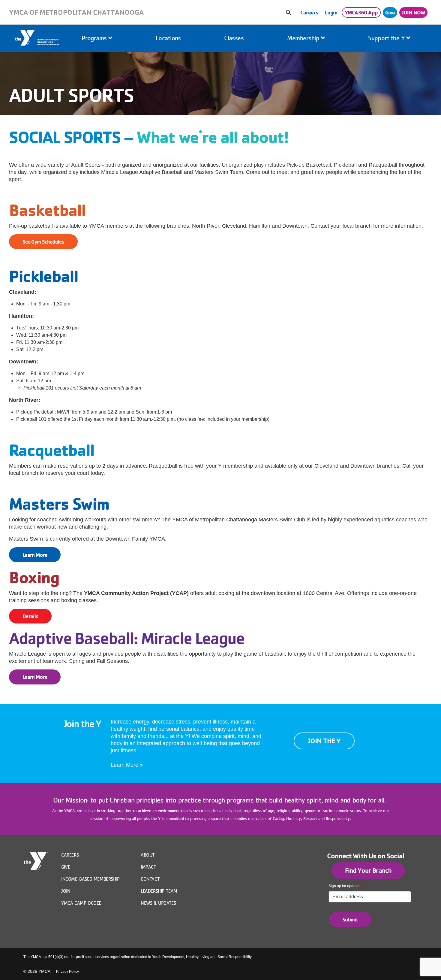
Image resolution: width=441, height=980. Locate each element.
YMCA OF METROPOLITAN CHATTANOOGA (76, 12)
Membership (304, 38)
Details (30, 616)
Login (331, 12)
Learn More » (127, 765)
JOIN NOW (413, 12)
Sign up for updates (344, 886)
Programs (95, 38)
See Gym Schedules (43, 241)
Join (65, 891)
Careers (309, 12)
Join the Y (324, 740)
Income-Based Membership (90, 878)
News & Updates (158, 903)
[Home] (36, 861)
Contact (150, 878)
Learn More (34, 555)
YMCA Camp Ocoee (81, 903)
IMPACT (148, 866)
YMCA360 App (361, 12)
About (148, 854)
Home (37, 38)
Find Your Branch (368, 870)
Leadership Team (159, 891)
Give (390, 12)
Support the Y (387, 38)
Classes (234, 38)
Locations (168, 38)
